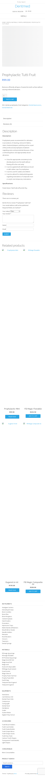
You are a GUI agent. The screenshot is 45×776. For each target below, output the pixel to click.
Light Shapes (6, 743)
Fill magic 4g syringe (8, 653)
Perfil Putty (5, 680)
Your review (7, 214)
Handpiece (5, 708)
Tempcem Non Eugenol (9, 682)
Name (4, 225)
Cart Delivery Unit (7, 697)
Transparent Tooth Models (10, 740)
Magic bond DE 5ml (8, 660)
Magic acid (5, 664)
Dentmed (22, 6)
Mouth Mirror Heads (8, 630)
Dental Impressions (25, 22)
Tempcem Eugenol (8, 685)
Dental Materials (12, 22)
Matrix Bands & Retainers (10, 628)
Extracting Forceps (8, 610)
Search (7, 766)
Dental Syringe (6, 643)
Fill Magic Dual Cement (9, 669)
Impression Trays (7, 625)
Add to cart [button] (33, 416)
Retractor (5, 634)
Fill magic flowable (8, 655)
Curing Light (5, 703)
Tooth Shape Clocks (8, 734)
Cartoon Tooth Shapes (9, 738)
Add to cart (10, 99)
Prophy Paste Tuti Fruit (9, 676)
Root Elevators (6, 637)
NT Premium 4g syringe (9, 658)
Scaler (4, 710)
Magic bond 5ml (7, 662)
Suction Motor (6, 712)
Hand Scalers (6, 621)
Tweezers (5, 641)
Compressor (6, 701)
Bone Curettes (6, 612)
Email (4, 229)
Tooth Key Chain (7, 736)
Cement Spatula (7, 619)
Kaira (15, 773)
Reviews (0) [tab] (7, 124)
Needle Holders (7, 632)
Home (4, 22)
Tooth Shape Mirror (8, 731)
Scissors (4, 639)
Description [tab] (7, 118)
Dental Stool (6, 706)
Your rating (6, 211)
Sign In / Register (17, 11)
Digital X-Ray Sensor (8, 715)
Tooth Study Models (8, 729)
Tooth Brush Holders (8, 725)
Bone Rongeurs (7, 616)
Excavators (5, 623)
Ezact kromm (6, 671)
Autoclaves (5, 694)
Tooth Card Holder (8, 727)
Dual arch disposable (9, 667)
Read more (12, 417)
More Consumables (8, 752)
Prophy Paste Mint (8, 678)
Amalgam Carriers (7, 607)
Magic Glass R (6, 673)
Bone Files (5, 614)
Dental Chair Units (8, 699)
